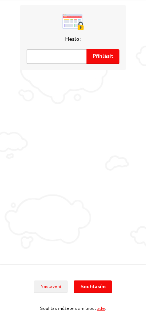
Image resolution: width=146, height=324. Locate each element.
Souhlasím (93, 286)
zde (101, 308)
